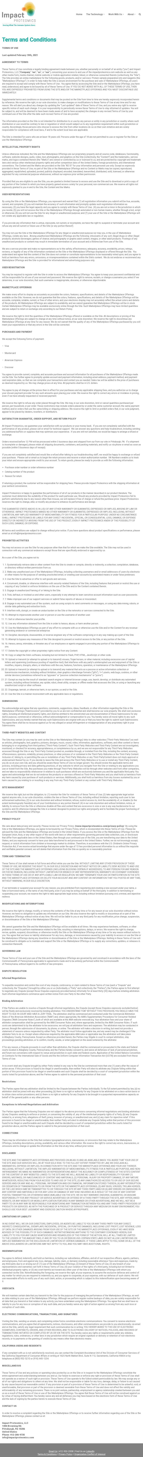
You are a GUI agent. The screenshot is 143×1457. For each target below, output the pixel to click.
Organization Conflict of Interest (89, 1454)
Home (79, 14)
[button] (103, 14)
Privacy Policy (65, 1454)
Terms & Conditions (47, 1454)
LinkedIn (90, 1451)
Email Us (53, 1451)
